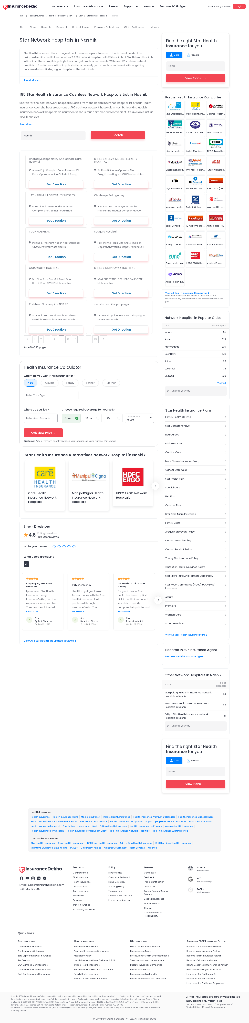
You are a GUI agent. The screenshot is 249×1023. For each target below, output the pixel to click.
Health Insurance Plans (65, 817)
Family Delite (172, 523)
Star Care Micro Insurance (180, 514)
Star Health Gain (174, 478)
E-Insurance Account (119, 900)
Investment (78, 895)
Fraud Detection (116, 881)
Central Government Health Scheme (124, 847)
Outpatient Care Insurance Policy (185, 567)
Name (172, 65)
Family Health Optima (178, 417)
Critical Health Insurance (87, 964)
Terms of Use (115, 891)
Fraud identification (154, 881)
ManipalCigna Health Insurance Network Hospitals (87, 497)
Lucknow (170, 368)
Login (239, 6)
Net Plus (170, 496)
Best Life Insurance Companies (146, 964)
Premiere (170, 606)
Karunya (152, 847)
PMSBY (74, 847)
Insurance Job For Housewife (201, 974)
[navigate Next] (155, 486)
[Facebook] (21, 878)
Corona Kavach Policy (178, 540)
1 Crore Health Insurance (116, 817)
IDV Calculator (25, 960)
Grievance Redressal (119, 877)
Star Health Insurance (43, 843)
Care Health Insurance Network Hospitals (42, 497)
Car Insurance (80, 872)
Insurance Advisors (87, 6)
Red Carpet (172, 434)
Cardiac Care (173, 452)
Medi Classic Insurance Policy (182, 461)
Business (77, 900)
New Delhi (170, 354)
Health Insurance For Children (47, 830)
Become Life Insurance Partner (201, 960)
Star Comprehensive (177, 425)
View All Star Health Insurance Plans (185, 634)
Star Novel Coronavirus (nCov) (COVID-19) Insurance (190, 586)
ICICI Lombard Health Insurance (173, 843)
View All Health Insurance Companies (186, 293)
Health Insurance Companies (126, 821)
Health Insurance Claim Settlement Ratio (54, 821)
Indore (168, 332)
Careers (148, 908)
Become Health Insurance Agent (184, 656)
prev (27, 339)
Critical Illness (80, 27)
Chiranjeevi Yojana (91, 847)
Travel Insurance (81, 904)
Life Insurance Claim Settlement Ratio (149, 955)
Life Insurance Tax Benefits (143, 974)
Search (118, 135)
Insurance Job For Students (200, 978)
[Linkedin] (39, 878)
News (147, 6)
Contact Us (150, 872)
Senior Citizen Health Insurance (109, 826)
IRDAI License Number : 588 (204, 1001)
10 (95, 339)
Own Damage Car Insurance (33, 964)
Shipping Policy (116, 886)
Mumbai (169, 376)
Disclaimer (149, 886)
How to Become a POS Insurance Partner (207, 964)
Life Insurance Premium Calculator (148, 978)
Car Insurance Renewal (30, 946)
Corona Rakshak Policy (178, 549)
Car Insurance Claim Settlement (34, 969)
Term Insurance (81, 891)
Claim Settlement (135, 27)
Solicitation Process (154, 898)
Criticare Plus (173, 505)
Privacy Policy (115, 872)
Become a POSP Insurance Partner (203, 946)
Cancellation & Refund (120, 895)
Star (22, 27)
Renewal (61, 27)
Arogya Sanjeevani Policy (180, 531)
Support (129, 6)
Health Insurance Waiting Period (170, 830)
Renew (113, 6)
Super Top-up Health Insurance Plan (165, 821)
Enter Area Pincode (38, 418)
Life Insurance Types (140, 951)
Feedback (149, 877)
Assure (169, 597)
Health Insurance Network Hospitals (129, 830)
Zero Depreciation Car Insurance (34, 955)
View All (221, 383)
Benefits (46, 27)
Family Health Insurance (76, 826)
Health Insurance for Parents (146, 826)
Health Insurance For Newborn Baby (87, 830)
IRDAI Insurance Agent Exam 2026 (203, 969)
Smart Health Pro (175, 623)
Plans (33, 27)
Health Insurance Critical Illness (195, 817)
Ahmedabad (172, 346)
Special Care (172, 487)
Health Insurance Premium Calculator (154, 817)
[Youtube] (27, 878)
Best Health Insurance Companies (91, 951)
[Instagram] (33, 878)
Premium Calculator (106, 27)
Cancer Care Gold (176, 470)
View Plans (193, 78)
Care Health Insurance (70, 843)
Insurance (58, 6)
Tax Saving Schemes (84, 909)
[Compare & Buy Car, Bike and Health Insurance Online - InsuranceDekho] (20, 7)
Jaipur (168, 361)
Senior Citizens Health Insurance (90, 978)
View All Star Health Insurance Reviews (49, 641)
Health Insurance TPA (200, 821)
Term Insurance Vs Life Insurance (147, 960)
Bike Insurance (80, 877)
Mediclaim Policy (90, 817)
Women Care (173, 614)
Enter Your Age (35, 395)
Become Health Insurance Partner (203, 955)
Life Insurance (80, 886)
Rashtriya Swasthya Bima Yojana (49, 847)
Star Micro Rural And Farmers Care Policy (189, 576)
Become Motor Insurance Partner (203, 951)
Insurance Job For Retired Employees (205, 983)
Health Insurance (40, 817)
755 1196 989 (33, 889)
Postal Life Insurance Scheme (145, 946)
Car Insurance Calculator (31, 951)
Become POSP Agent (174, 6)
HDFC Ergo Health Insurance (101, 843)
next (103, 339)
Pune (168, 339)
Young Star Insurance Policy (181, 558)
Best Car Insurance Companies (34, 974)
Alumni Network (152, 903)
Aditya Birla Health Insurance (136, 843)
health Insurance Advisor (93, 821)
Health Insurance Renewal (45, 826)
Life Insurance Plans (140, 969)
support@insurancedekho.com (46, 885)
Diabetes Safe (173, 443)
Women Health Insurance (179, 826)
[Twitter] (45, 878)
